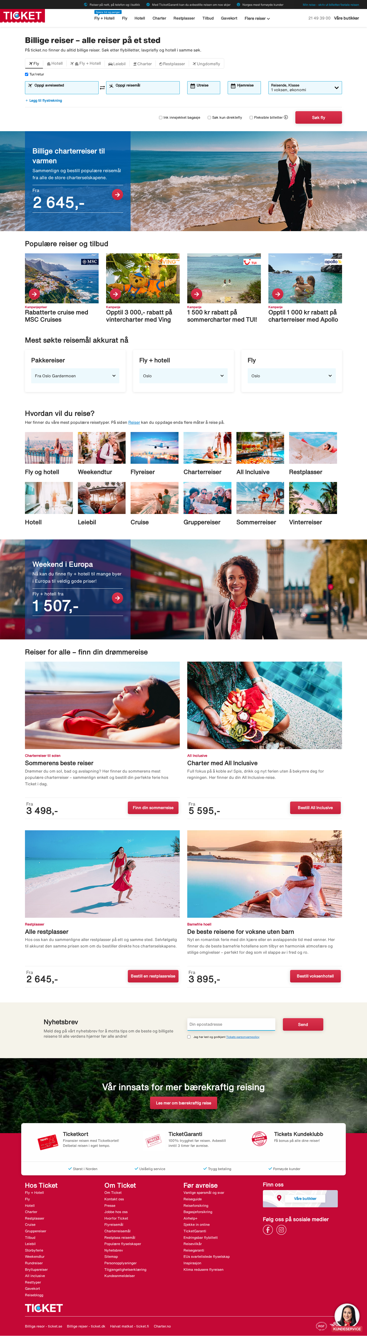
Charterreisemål (117, 1231)
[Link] (269, 1229)
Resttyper (33, 1282)
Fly (124, 18)
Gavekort (229, 18)
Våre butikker (346, 18)
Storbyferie (34, 1250)
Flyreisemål (113, 1224)
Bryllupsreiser (36, 1269)
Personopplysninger (120, 1263)
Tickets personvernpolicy (242, 1036)
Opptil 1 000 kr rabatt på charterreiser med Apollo (303, 315)
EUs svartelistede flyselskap (207, 1256)
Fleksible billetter (268, 117)
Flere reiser (258, 19)
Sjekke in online (197, 1224)
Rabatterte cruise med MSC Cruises (56, 315)
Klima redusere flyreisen (203, 1269)
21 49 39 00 (320, 18)
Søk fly (318, 117)
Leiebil (30, 1244)
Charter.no (162, 1326)
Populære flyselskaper (122, 1244)
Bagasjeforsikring (198, 1212)
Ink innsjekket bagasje (182, 117)
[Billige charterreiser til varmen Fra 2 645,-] (183, 181)
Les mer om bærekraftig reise (183, 1103)
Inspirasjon (192, 1263)
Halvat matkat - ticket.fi (129, 1326)
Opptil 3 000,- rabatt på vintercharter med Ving (139, 315)
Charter (159, 18)
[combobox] (65, 90)
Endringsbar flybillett (201, 1237)
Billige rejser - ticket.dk (86, 1326)
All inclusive (35, 1276)
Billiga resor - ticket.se (43, 1326)
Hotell (140, 18)
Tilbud (208, 18)
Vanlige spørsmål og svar (204, 1192)
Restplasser (184, 18)
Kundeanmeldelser (119, 1276)
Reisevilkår (193, 1244)
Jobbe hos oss (116, 1212)
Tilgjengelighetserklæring (125, 1269)
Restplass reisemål (119, 1237)
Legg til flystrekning (43, 100)
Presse (109, 1205)
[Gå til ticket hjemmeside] (22, 15)
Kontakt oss (114, 1199)
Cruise (30, 1224)
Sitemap (111, 1256)
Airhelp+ (190, 1218)
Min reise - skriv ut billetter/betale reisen (331, 4)
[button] (34, 63)
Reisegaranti (194, 1250)
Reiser (134, 422)
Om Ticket (113, 1192)
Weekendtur (34, 1256)
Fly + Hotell (104, 18)
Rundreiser (34, 1263)
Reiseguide (193, 1199)
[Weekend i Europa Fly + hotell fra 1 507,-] (183, 589)
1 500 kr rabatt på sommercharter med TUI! (222, 315)
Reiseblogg (34, 1295)
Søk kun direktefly (227, 117)
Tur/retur (36, 74)
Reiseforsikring (196, 1205)
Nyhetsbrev (113, 1250)
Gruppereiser (35, 1231)
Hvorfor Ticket (116, 1218)
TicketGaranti (195, 1231)
